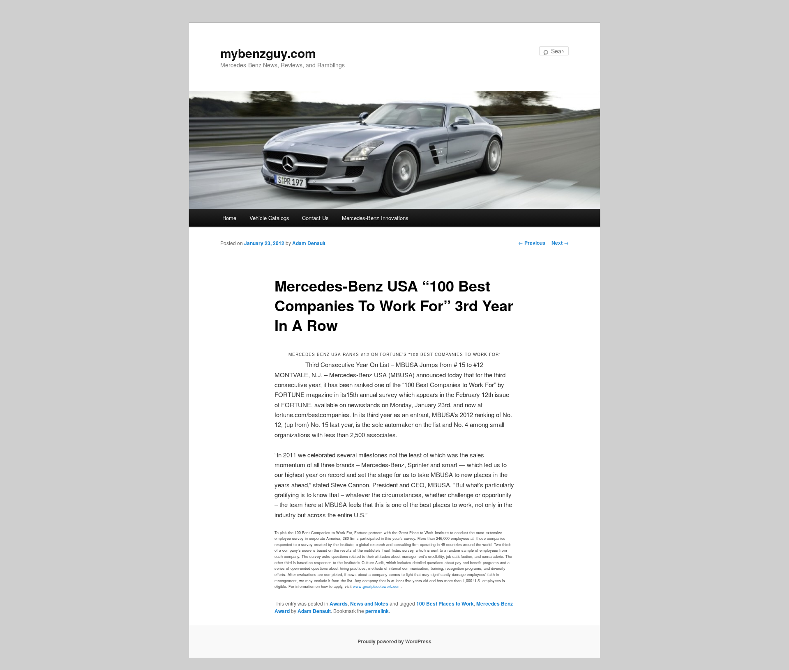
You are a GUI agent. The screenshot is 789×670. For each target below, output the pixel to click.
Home (229, 218)
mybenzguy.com (268, 53)
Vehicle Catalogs (269, 218)
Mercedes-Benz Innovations (375, 218)
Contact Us (315, 218)
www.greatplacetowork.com (377, 586)
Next (560, 242)
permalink (377, 611)
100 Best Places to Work (445, 603)
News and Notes (369, 603)
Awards (339, 603)
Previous (531, 242)
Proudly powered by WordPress (394, 641)
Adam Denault (308, 243)
